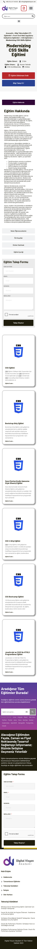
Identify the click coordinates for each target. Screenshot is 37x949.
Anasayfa (9, 33)
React (26, 717)
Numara (6, 286)
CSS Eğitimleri (26, 38)
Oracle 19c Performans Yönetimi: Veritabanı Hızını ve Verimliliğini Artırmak (18, 924)
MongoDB (21, 723)
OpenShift (14, 723)
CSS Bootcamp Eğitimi (14, 597)
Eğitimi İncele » (9, 383)
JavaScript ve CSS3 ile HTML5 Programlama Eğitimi (17, 653)
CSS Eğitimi (10, 368)
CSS (13, 116)
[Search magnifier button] (32, 16)
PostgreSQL (30, 723)
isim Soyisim (8, 782)
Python (4, 720)
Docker (31, 720)
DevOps (25, 720)
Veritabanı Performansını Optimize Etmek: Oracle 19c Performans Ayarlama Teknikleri (18, 930)
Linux (14, 717)
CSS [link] (6, 371)
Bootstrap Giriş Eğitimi (14, 423)
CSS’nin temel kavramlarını (17, 130)
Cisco (19, 720)
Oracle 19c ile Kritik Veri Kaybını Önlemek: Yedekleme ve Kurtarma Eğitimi (18, 913)
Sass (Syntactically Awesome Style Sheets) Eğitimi (17, 482)
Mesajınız (7, 296)
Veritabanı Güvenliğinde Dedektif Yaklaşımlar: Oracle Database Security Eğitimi (18, 919)
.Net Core (32, 717)
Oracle (4, 726)
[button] (31, 8)
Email (6, 276)
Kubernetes (5, 723)
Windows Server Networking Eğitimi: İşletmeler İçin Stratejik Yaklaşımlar (17, 907)
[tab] (18, 102)
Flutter (10, 720)
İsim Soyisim (8, 266)
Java (15, 720)
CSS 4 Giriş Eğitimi (12, 541)
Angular (20, 717)
